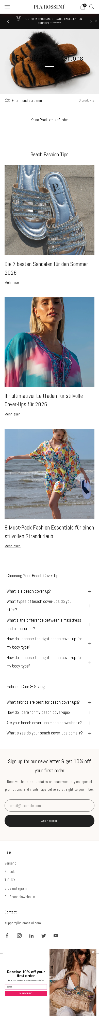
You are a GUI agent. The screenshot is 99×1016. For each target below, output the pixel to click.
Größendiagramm (17, 888)
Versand (10, 863)
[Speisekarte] (7, 6)
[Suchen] (91, 6)
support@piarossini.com (23, 923)
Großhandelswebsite (20, 896)
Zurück (10, 871)
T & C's (10, 880)
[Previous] (8, 21)
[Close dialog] (93, 952)
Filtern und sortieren (27, 100)
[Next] (91, 21)
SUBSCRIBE (25, 993)
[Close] (96, 21)
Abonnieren (49, 821)
